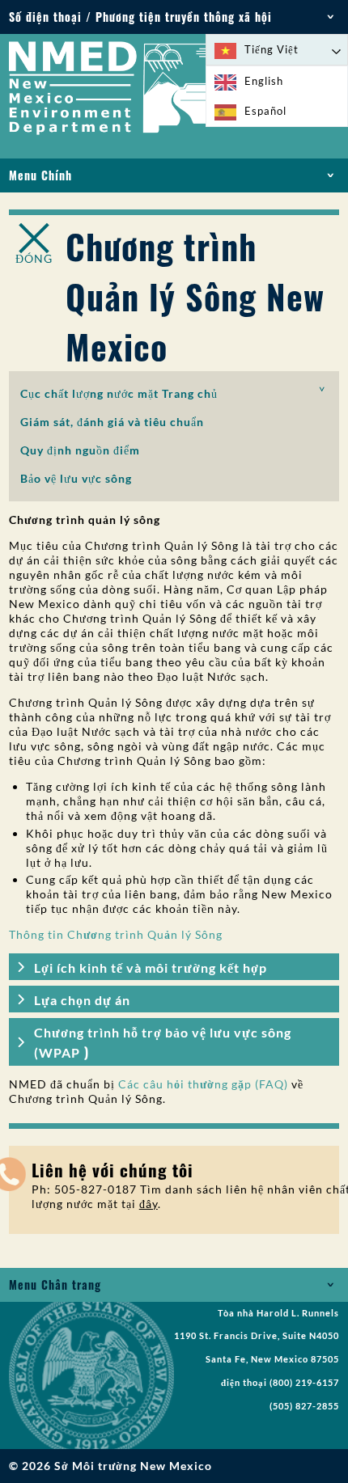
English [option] (263, 80)
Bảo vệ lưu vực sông (76, 478)
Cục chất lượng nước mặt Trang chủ (119, 393)
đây (148, 1203)
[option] (276, 81)
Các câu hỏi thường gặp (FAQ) (203, 1084)
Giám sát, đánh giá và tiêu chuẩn (112, 422)
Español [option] (265, 110)
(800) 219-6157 (304, 1383)
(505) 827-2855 (304, 1406)
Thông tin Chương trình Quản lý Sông (116, 934)
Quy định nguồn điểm (80, 450)
